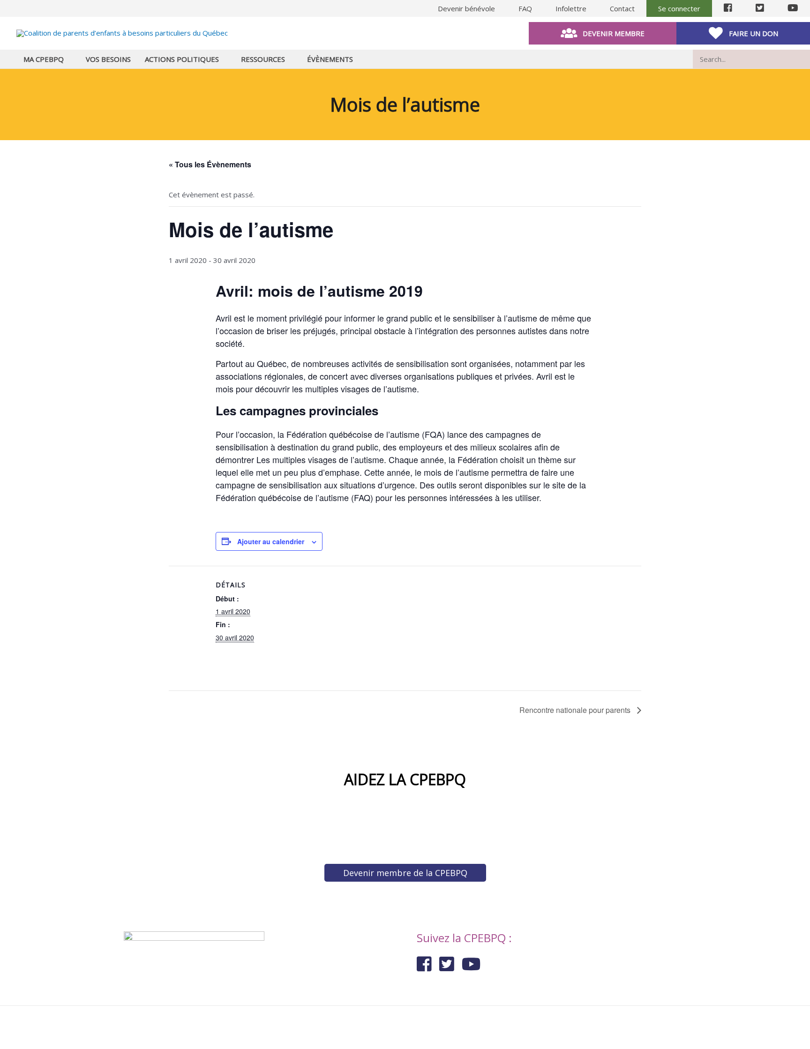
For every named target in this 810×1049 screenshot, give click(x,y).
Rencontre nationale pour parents (575, 709)
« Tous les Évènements (210, 164)
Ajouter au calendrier (270, 541)
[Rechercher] (805, 59)
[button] (602, 33)
